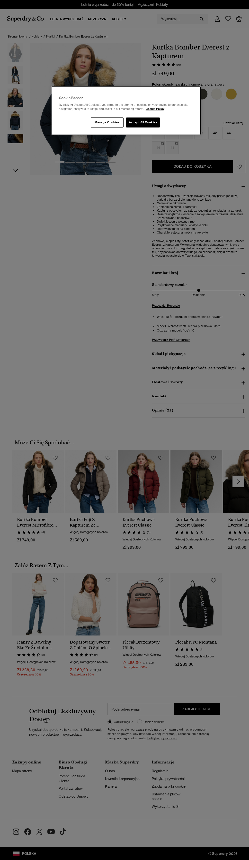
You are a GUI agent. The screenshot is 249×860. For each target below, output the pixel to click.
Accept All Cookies (143, 122)
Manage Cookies (107, 122)
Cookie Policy (155, 109)
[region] (126, 110)
